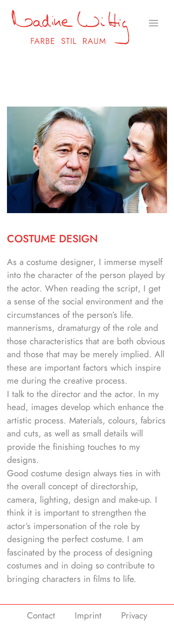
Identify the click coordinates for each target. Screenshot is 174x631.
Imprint (88, 615)
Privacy (134, 615)
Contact (41, 615)
